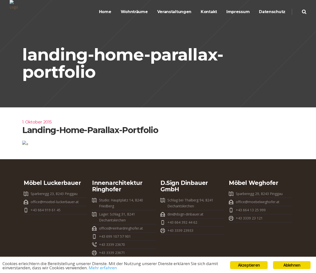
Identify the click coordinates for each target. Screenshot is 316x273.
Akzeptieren (249, 265)
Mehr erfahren (103, 268)
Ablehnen (291, 265)
